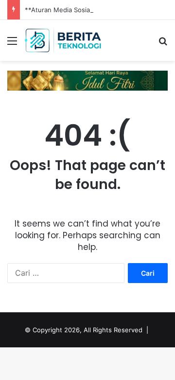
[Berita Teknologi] (63, 40)
